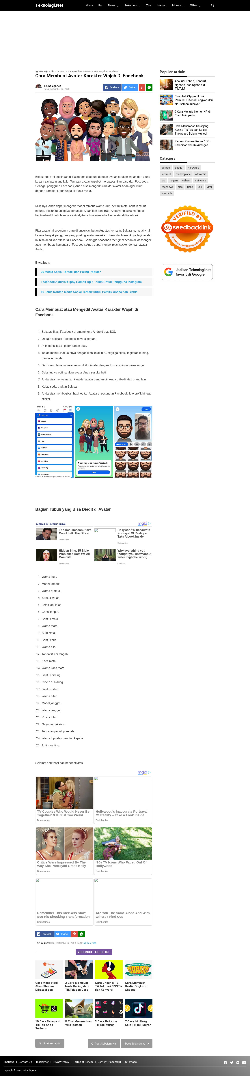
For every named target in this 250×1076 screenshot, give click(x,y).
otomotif (200, 174)
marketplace (183, 174)
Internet (162, 5)
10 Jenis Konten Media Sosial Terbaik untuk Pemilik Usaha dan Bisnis (89, 292)
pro (163, 180)
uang (190, 186)
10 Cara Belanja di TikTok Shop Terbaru (47, 1025)
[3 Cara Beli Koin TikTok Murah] (108, 1008)
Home (89, 5)
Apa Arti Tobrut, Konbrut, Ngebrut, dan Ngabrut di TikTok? (191, 85)
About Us (9, 1061)
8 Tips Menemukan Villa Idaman (78, 1023)
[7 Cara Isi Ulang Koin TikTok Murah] (138, 1008)
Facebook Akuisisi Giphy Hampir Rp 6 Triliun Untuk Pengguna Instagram (91, 281)
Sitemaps (131, 1061)
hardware (193, 167)
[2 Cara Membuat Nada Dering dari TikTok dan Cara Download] (79, 969)
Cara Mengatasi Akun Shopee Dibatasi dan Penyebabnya (46, 988)
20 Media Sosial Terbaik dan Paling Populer (71, 271)
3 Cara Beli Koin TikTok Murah (106, 1023)
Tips (149, 5)
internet (166, 174)
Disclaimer (42, 1061)
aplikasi (87, 943)
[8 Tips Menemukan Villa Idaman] (79, 1008)
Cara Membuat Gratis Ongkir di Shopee (136, 986)
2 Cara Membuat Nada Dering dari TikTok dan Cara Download (77, 988)
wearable (167, 193)
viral (209, 186)
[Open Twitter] (232, 1062)
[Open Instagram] (238, 1062)
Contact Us (25, 1061)
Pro (100, 5)
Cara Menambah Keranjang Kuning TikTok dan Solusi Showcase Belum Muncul (191, 130)
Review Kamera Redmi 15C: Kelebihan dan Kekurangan (192, 143)
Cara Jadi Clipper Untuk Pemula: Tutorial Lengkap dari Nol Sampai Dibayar (194, 100)
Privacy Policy (61, 1061)
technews (167, 186)
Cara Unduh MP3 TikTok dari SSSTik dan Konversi (108, 986)
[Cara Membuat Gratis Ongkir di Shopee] (138, 969)
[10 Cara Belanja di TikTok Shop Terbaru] (49, 1008)
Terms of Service (83, 1061)
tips (94, 943)
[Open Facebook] (225, 1062)
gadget (179, 167)
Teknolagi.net (29, 1070)
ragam (174, 180)
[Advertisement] (125, 39)
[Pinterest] (142, 87)
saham (186, 180)
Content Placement (109, 1061)
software (200, 180)
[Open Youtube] (244, 1062)
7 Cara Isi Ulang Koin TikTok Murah (138, 1023)
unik (200, 186)
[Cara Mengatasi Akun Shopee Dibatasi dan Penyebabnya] (49, 969)
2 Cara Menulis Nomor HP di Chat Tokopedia (192, 113)
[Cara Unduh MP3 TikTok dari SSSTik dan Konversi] (108, 969)
